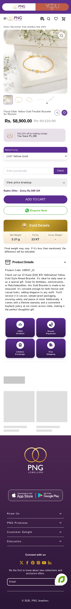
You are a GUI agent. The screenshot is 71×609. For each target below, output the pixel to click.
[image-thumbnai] (8, 99)
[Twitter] (21, 564)
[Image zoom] (35, 62)
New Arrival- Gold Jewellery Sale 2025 (28, 27)
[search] (49, 18)
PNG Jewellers (40, 600)
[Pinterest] (33, 564)
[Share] (57, 112)
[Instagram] (38, 564)
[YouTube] (44, 564)
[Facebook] (27, 564)
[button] (35, 199)
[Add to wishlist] (64, 113)
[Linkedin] (50, 564)
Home (6, 27)
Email (12, 581)
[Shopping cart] (63, 18)
